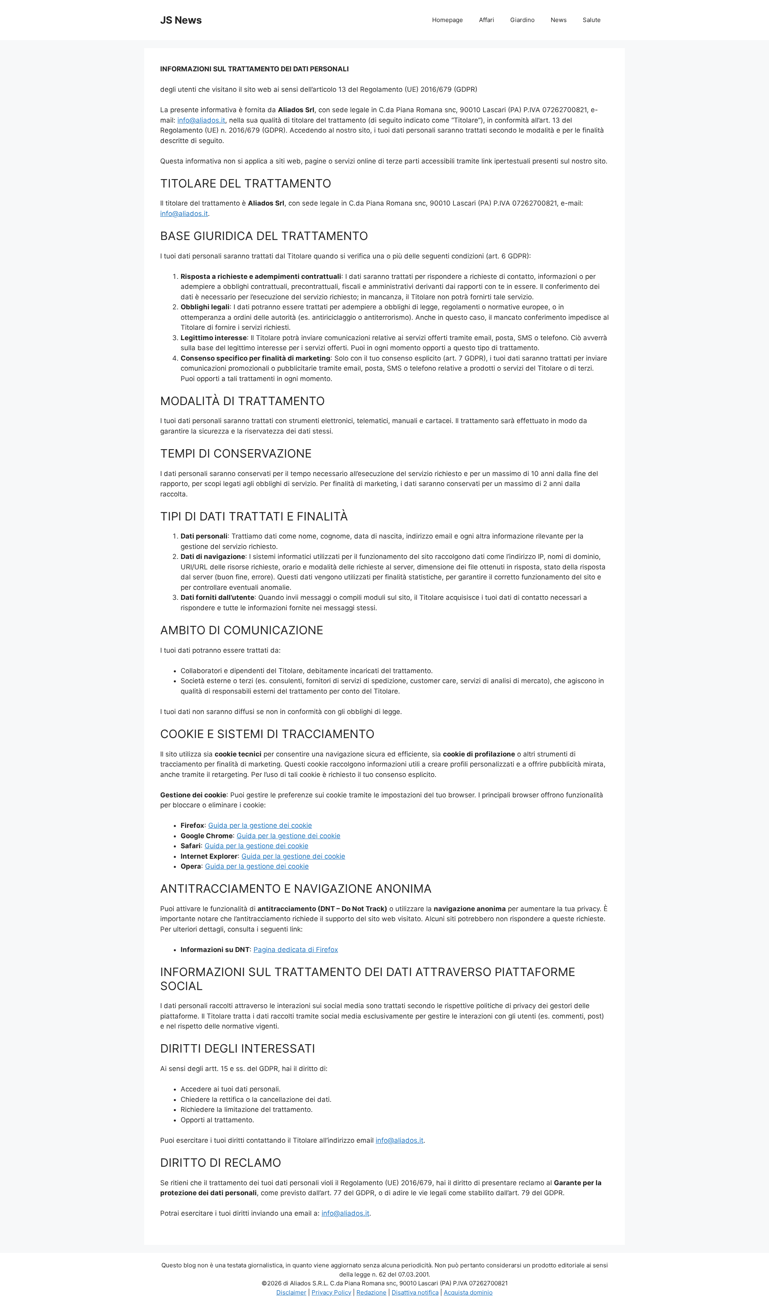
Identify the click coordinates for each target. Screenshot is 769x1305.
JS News (181, 20)
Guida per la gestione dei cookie (260, 825)
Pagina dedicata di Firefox (296, 950)
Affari (486, 20)
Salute (592, 20)
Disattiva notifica (415, 1292)
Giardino (522, 20)
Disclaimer (291, 1292)
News (559, 20)
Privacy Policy (331, 1292)
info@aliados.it (201, 120)
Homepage (447, 20)
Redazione (371, 1292)
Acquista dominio (468, 1292)
